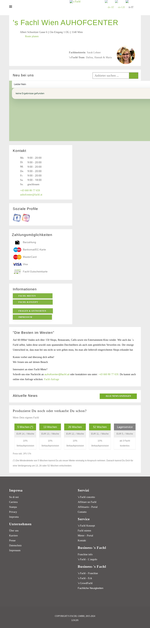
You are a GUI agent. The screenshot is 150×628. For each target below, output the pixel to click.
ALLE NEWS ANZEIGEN (118, 396)
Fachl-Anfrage (51, 379)
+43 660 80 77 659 (108, 374)
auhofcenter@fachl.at (56, 374)
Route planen (32, 36)
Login (75, 620)
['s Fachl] (75, 1)
